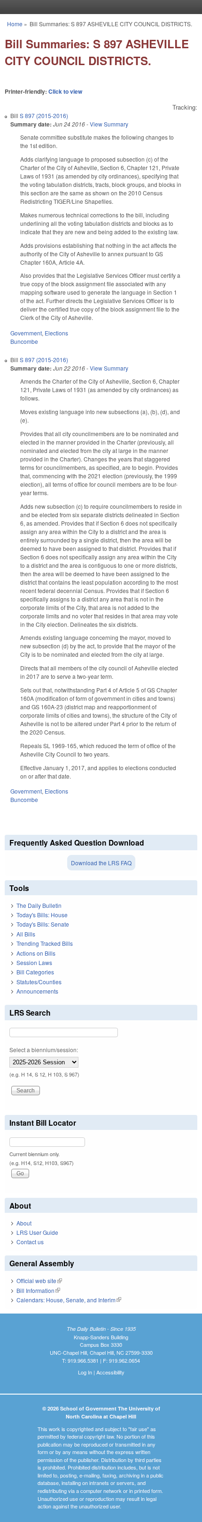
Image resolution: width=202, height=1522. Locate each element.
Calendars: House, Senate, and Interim (68, 1300)
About (23, 1223)
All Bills (25, 934)
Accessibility (110, 1372)
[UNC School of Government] (98, 7)
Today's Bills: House (42, 915)
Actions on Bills (35, 953)
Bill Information (38, 1290)
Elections (56, 333)
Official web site (39, 1280)
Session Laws (34, 962)
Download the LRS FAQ (101, 863)
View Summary (109, 124)
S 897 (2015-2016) (44, 115)
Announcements (37, 991)
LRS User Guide (37, 1232)
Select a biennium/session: (43, 1050)
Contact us (30, 1242)
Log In (85, 1372)
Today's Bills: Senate (42, 924)
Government (26, 333)
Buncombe (24, 341)
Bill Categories (35, 972)
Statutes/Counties (39, 982)
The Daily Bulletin (39, 905)
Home (15, 24)
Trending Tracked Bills (44, 943)
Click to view (65, 91)
